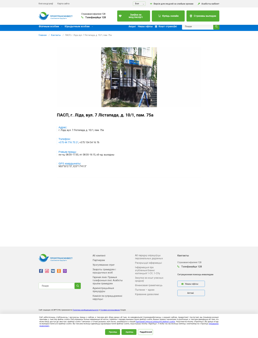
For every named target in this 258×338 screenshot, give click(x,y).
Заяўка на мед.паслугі (136, 16)
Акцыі (132, 26)
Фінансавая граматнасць (148, 285)
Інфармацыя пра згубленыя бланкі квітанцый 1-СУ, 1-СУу (147, 270)
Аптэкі (190, 293)
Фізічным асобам (49, 26)
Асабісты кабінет (210, 4)
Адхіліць (129, 332)
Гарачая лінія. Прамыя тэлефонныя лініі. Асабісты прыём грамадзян (108, 280)
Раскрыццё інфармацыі (148, 262)
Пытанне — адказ (144, 289)
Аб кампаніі (99, 255)
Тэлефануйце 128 (191, 266)
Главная (43, 35)
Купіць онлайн (170, 16)
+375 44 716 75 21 (68, 142)
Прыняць (113, 332)
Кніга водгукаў (46, 3)
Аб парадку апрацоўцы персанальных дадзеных (149, 257)
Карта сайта (63, 3)
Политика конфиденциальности (85, 310)
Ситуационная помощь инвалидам (195, 274)
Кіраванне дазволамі (147, 294)
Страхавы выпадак (205, 16)
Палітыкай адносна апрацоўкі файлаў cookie (155, 321)
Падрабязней (146, 332)
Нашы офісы (145, 26)
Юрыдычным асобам (77, 26)
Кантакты (56, 35)
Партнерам (99, 260)
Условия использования (110, 310)
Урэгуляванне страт (104, 264)
